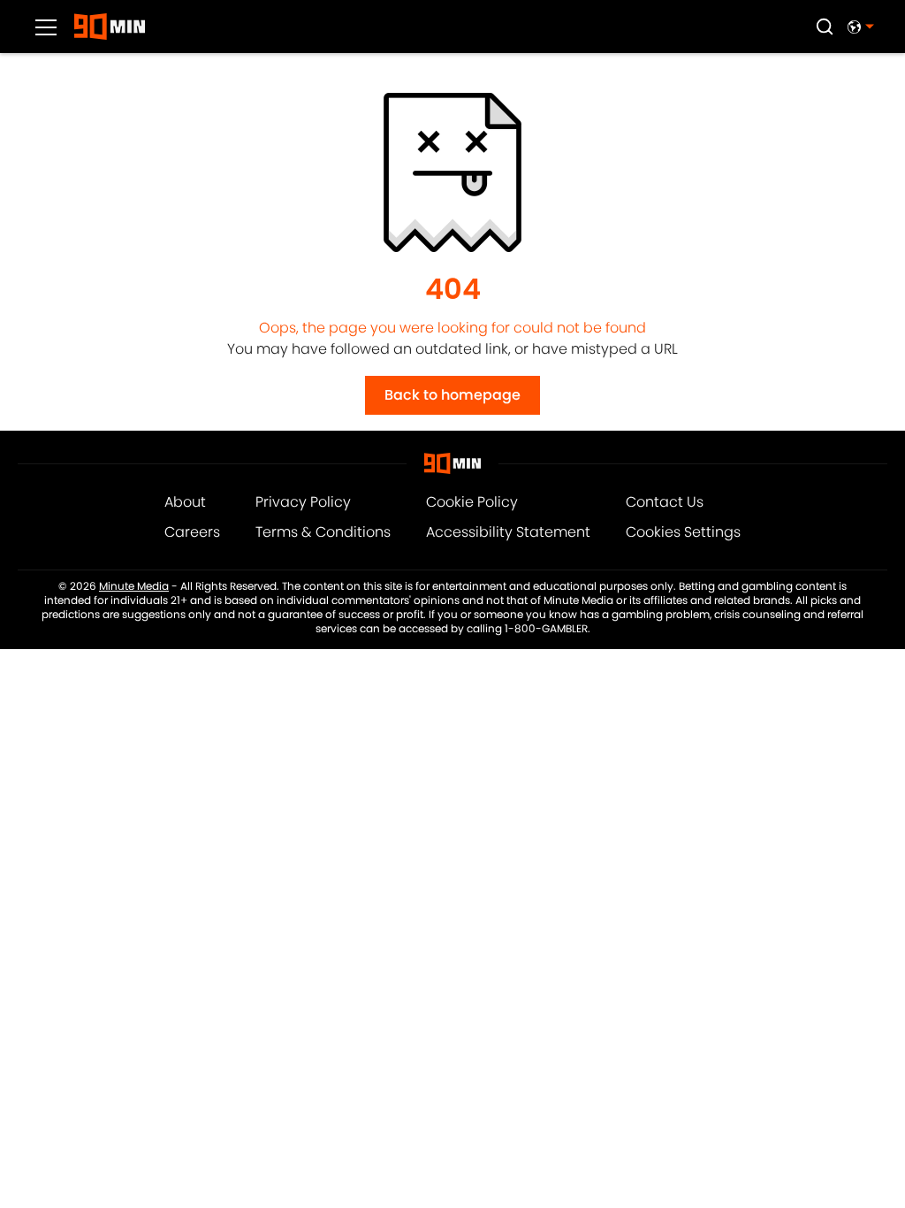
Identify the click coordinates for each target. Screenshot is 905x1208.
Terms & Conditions (323, 532)
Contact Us (664, 502)
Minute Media (134, 586)
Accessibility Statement (508, 532)
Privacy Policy (303, 502)
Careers (192, 532)
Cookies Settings (683, 532)
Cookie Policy (472, 502)
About (185, 502)
